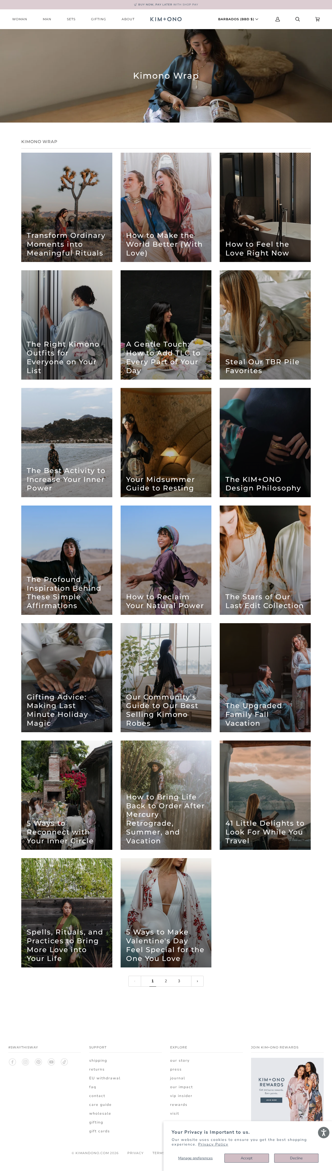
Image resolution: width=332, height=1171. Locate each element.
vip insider (181, 1095)
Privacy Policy (213, 1144)
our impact (181, 1087)
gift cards (99, 1131)
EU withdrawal (105, 1078)
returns (97, 1069)
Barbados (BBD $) (236, 19)
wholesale (100, 1113)
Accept (246, 1158)
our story (180, 1060)
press (176, 1069)
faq (92, 1087)
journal (177, 1078)
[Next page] (197, 981)
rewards (179, 1104)
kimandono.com (92, 1153)
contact (97, 1095)
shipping (98, 1060)
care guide (100, 1104)
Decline (296, 1158)
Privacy (135, 1153)
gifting (96, 1122)
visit (174, 1113)
